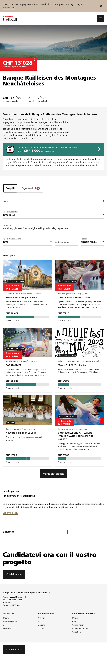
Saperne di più (10, 513)
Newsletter (7, 628)
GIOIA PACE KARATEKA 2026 (74, 297)
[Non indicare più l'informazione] (100, 6)
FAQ (39, 621)
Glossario (41, 625)
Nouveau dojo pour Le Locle (21, 433)
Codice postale (62, 242)
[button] (100, 18)
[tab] (10, 188)
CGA (74, 621)
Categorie (7, 225)
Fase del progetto (10, 212)
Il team (6, 618)
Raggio (84, 239)
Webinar (41, 618)
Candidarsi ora (14, 574)
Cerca (5, 201)
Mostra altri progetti (53, 474)
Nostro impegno (10, 621)
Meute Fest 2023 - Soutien (72, 365)
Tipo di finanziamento (12, 239)
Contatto (41, 628)
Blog (5, 625)
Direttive (76, 618)
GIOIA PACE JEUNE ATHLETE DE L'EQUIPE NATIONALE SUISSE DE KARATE (75, 436)
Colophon (76, 632)
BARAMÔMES (13, 365)
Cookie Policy (78, 625)
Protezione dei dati (80, 628)
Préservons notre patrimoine (21, 297)
